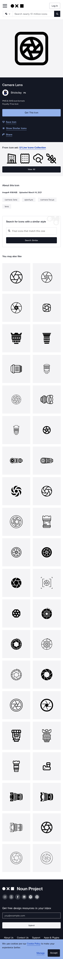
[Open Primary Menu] (5, 6)
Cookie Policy (34, 943)
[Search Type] (8, 14)
